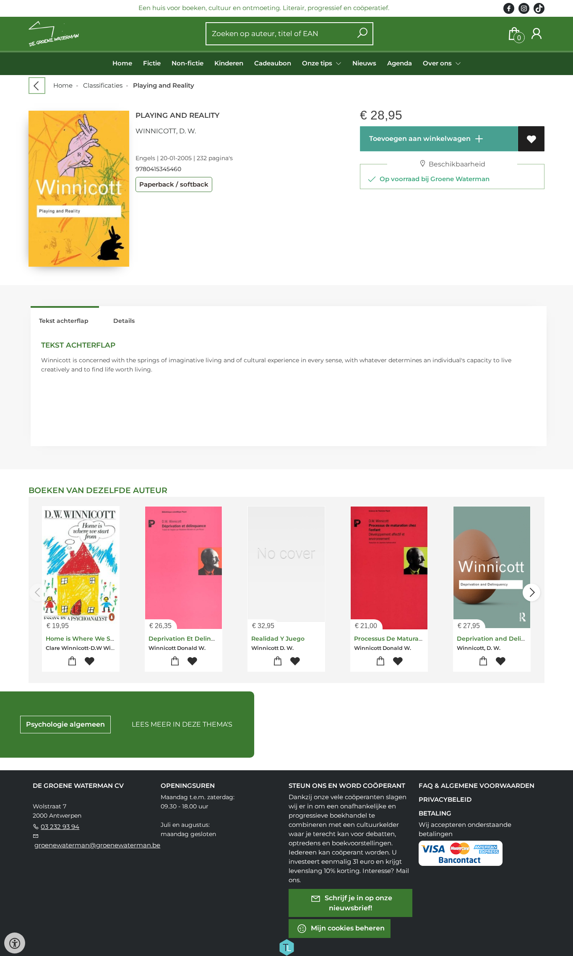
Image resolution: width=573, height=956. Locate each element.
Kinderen (228, 63)
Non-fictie (187, 63)
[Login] (536, 34)
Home (122, 63)
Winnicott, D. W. (165, 131)
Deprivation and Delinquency (502, 638)
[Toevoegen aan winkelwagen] (72, 661)
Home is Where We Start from (92, 638)
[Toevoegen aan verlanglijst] (531, 138)
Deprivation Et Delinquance (191, 638)
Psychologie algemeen (65, 724)
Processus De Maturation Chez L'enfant (414, 638)
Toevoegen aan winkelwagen (419, 139)
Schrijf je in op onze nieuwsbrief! (357, 903)
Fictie (152, 63)
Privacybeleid (445, 799)
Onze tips (318, 63)
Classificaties (102, 85)
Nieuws (364, 63)
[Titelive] (286, 947)
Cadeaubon (272, 63)
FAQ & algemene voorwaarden (476, 786)
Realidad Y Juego (278, 638)
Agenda (399, 63)
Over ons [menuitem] (438, 63)
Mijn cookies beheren (347, 928)
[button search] (362, 33)
